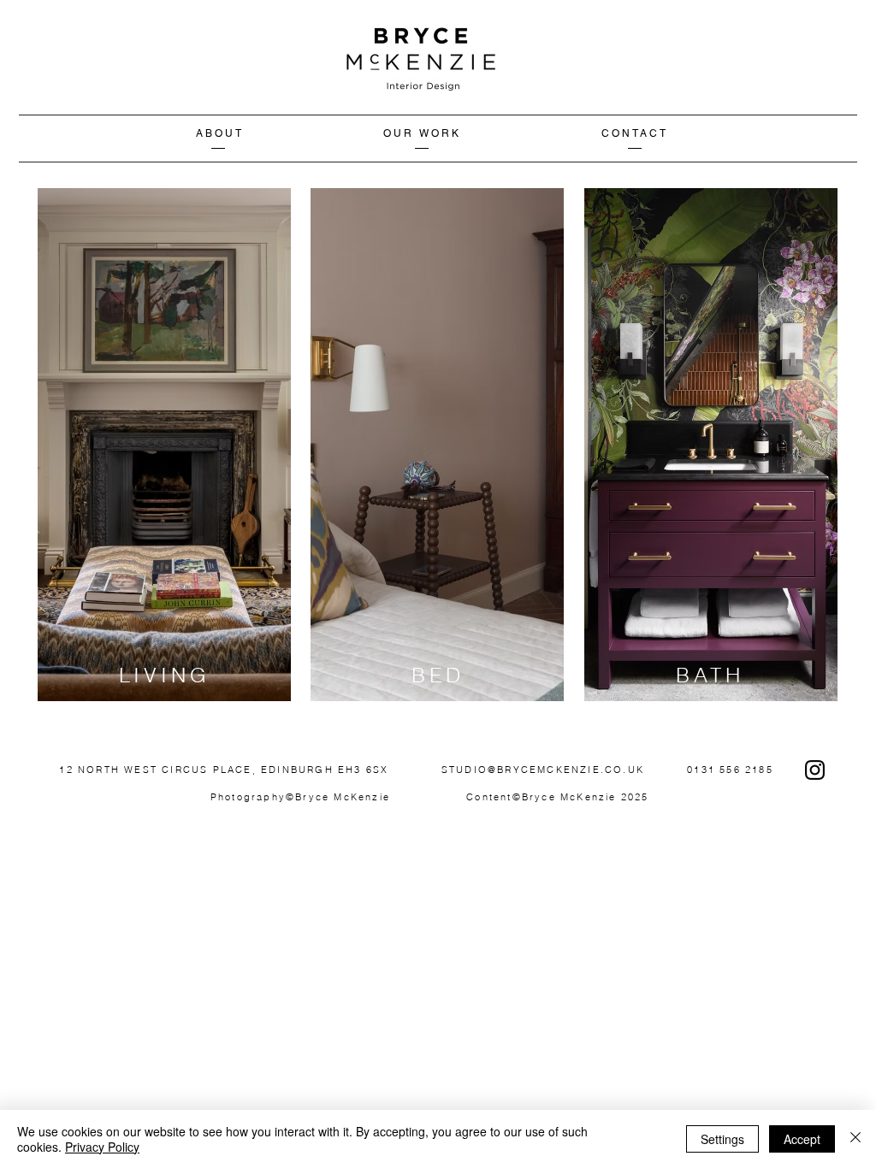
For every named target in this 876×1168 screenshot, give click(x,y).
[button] (423, 133)
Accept (802, 1138)
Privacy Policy (102, 1146)
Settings (722, 1138)
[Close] (855, 1139)
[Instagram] (815, 770)
